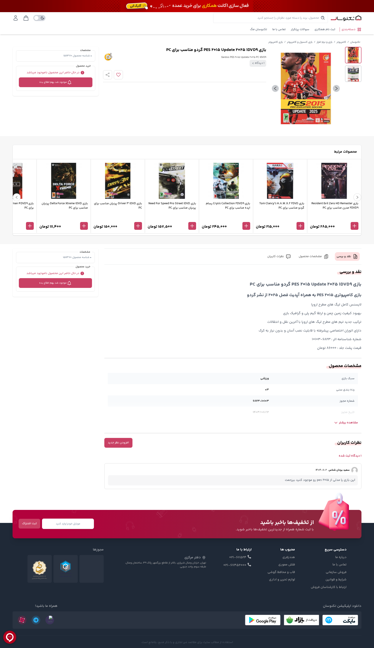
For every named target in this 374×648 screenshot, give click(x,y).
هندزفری (288, 557)
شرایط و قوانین (336, 579)
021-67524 (237, 557)
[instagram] (49, 620)
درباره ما (341, 557)
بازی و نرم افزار (324, 42)
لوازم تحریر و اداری (282, 579)
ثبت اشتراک (29, 523)
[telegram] (36, 620)
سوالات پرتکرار (300, 29)
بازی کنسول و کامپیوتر (300, 42)
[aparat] (22, 620)
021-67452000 (234, 565)
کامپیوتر (341, 42)
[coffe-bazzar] (301, 620)
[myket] (340, 620)
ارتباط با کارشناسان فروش (329, 587)
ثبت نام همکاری (324, 29)
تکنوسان (355, 42)
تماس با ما (279, 29)
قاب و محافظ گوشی (281, 572)
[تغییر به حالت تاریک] (39, 18)
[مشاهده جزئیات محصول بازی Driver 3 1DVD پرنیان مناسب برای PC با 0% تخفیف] (118, 218)
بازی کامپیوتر (275, 42)
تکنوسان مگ (258, 29)
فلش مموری (286, 564)
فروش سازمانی (336, 572)
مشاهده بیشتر (348, 423)
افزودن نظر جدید (118, 442)
